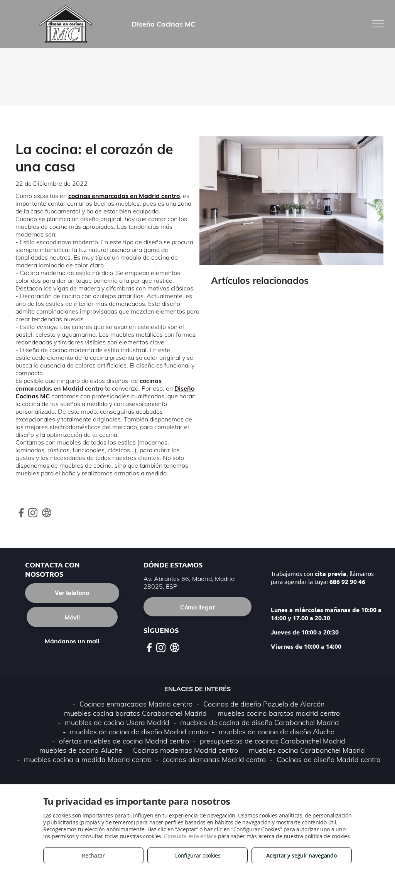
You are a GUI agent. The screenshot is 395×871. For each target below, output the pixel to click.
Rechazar (93, 855)
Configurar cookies (197, 855)
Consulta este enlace (190, 836)
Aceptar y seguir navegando (301, 855)
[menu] (378, 24)
